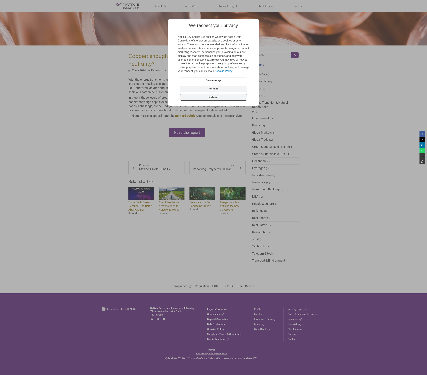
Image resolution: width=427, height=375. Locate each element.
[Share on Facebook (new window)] (422, 134)
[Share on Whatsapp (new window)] (422, 150)
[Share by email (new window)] (422, 156)
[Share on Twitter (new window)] (422, 139)
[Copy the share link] (422, 161)
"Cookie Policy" (224, 71)
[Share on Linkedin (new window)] (422, 145)
